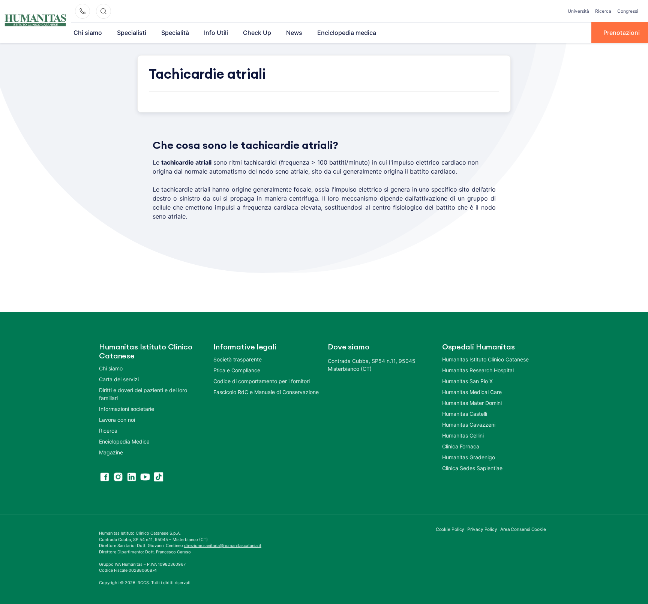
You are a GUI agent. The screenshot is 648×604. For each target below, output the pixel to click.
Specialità (175, 32)
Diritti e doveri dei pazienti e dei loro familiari (143, 394)
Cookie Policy (450, 529)
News (294, 32)
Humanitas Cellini (463, 435)
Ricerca (603, 11)
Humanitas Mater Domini (472, 403)
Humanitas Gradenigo (468, 457)
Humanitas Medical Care (472, 392)
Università (578, 11)
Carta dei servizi (119, 379)
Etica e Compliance (236, 370)
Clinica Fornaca (460, 446)
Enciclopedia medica (346, 32)
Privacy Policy (482, 529)
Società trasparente (237, 359)
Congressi (627, 11)
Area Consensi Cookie (523, 529)
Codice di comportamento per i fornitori (261, 381)
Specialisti (131, 32)
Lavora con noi (117, 420)
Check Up (257, 32)
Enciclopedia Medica (124, 441)
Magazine (111, 452)
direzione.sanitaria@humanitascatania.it (222, 545)
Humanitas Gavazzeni (468, 424)
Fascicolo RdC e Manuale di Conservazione (266, 392)
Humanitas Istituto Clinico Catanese (485, 359)
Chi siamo (88, 32)
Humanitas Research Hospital (478, 370)
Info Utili (216, 32)
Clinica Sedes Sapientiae (472, 468)
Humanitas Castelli (464, 414)
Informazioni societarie (126, 409)
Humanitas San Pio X (467, 381)
